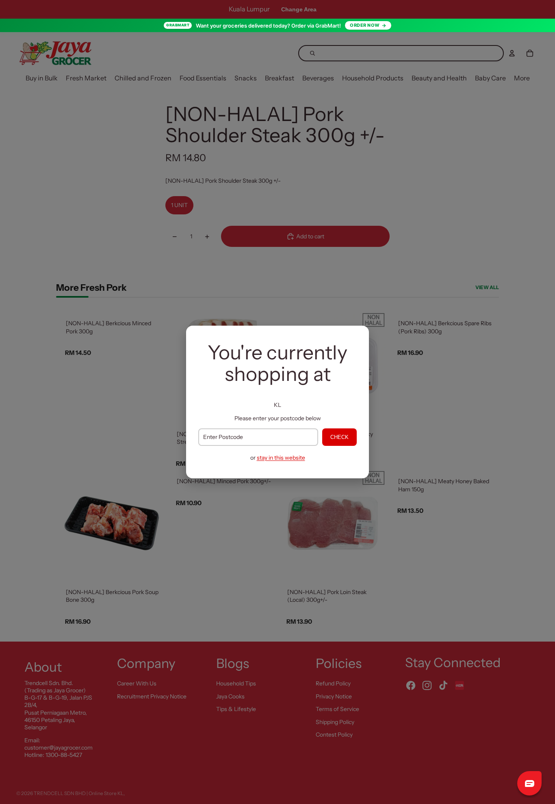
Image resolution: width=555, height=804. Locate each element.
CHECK (339, 437)
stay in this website (281, 457)
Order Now (365, 25)
